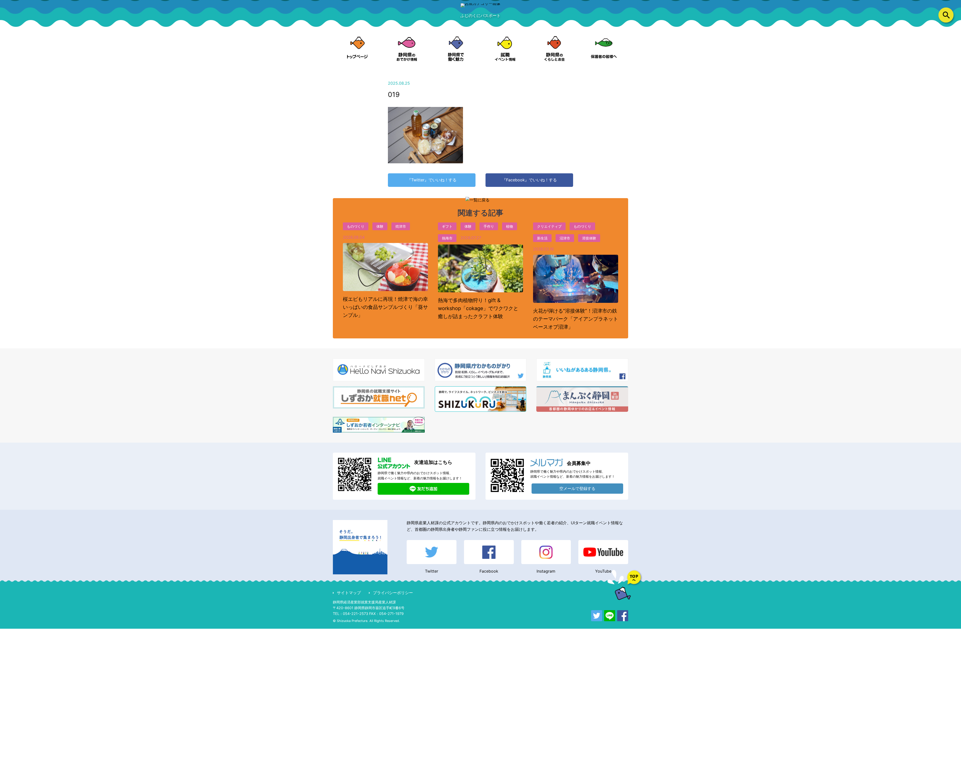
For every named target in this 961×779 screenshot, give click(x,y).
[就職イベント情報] (505, 48)
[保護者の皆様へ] (603, 48)
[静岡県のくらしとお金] (554, 48)
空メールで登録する (577, 488)
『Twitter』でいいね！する (431, 179)
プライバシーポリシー (393, 592)
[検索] (945, 15)
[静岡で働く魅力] (455, 48)
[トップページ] (357, 48)
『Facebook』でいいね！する (529, 179)
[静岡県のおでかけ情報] (406, 48)
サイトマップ (349, 592)
